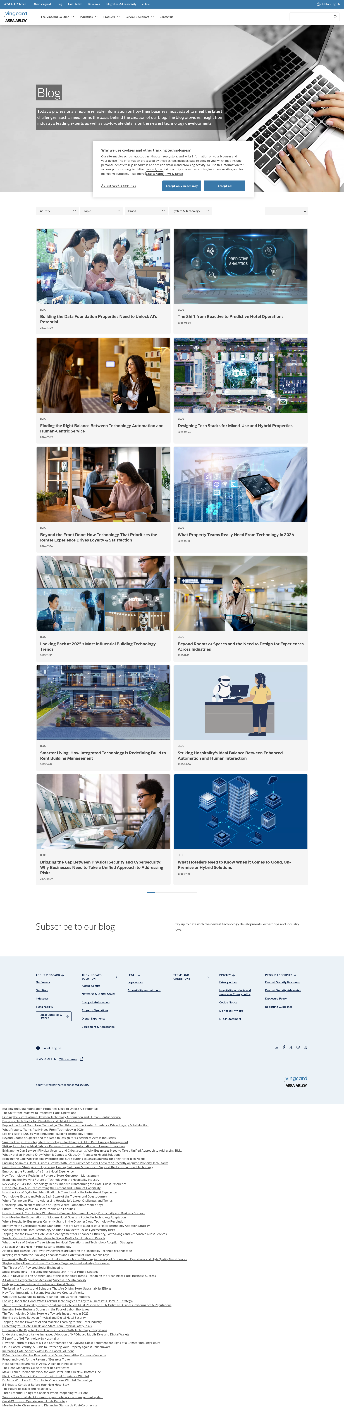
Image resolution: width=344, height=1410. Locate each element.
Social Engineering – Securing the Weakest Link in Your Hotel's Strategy (50, 1272)
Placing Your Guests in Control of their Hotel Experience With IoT (45, 1376)
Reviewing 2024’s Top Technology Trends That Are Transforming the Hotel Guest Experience (64, 1184)
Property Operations (95, 1010)
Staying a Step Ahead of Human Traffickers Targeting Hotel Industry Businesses (56, 1263)
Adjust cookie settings (118, 185)
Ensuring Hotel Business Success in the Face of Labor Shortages (45, 1309)
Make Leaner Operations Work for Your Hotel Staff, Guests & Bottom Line (51, 1372)
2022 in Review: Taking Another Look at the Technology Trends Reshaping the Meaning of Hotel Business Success (79, 1276)
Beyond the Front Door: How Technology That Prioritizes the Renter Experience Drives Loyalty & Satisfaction (75, 1125)
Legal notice (135, 982)
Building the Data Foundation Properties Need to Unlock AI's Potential (50, 1109)
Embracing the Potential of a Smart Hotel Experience (38, 1171)
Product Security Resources (282, 982)
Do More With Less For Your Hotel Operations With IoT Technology (47, 1380)
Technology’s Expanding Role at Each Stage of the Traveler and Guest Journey (54, 1196)
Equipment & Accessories (98, 1026)
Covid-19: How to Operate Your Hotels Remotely (34, 1401)
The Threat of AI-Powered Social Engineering (32, 1267)
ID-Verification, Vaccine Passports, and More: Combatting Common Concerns (54, 1355)
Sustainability (44, 1006)
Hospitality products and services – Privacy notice (235, 992)
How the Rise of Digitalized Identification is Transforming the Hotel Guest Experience (59, 1192)
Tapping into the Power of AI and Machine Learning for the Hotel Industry (52, 1322)
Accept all (225, 186)
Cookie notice (155, 173)
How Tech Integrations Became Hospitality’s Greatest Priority (43, 1292)
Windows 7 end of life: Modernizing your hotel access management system (52, 1397)
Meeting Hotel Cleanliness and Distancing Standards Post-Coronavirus (50, 1405)
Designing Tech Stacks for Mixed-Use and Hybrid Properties (42, 1121)
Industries (86, 17)
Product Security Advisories (283, 990)
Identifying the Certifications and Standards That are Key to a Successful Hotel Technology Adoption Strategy (76, 1226)
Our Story (42, 990)
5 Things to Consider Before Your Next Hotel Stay (35, 1384)
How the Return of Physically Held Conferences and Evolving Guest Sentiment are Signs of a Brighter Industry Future (81, 1343)
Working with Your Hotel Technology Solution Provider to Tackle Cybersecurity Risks (58, 1230)
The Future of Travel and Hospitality (26, 1389)
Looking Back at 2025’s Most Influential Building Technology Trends (47, 1134)
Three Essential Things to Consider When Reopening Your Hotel (45, 1393)
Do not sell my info (231, 1010)
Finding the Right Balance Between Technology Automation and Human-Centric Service (61, 1117)
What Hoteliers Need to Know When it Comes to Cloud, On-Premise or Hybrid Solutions (61, 1154)
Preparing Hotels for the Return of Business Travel (36, 1359)
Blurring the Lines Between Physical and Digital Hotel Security (44, 1317)
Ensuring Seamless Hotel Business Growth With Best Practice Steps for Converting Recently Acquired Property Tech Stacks (85, 1163)
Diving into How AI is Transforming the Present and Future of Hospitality (51, 1188)
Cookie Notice (228, 1002)
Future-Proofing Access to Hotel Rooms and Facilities (38, 1209)
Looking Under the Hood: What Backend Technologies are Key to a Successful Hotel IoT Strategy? (67, 1301)
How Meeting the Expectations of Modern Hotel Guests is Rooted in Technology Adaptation (64, 1217)
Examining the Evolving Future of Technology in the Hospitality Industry (50, 1180)
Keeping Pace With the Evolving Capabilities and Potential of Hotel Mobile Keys (55, 1255)
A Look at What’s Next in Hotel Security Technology (36, 1247)
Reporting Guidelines (278, 1006)
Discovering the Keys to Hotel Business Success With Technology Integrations (54, 1330)
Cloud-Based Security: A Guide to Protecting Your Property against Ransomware (56, 1347)
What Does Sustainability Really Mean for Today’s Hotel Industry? (46, 1297)
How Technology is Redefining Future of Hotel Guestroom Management (50, 1175)
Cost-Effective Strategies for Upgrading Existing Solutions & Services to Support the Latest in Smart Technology (77, 1167)
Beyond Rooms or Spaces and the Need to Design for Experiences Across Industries (59, 1138)
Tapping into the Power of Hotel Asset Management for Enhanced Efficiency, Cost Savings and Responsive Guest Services (84, 1234)
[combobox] (315, 17)
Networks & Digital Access (98, 994)
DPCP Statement (230, 1019)
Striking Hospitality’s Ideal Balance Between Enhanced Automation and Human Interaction (63, 1146)
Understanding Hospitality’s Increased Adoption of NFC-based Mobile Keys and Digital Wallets (65, 1334)
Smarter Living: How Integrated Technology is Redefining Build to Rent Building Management (65, 1142)
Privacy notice (228, 982)
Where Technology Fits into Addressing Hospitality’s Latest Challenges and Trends (57, 1200)
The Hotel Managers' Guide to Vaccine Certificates (36, 1368)
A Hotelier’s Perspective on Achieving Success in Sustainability (44, 1280)
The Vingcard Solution (55, 17)
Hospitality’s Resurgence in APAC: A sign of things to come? (42, 1364)
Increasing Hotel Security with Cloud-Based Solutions (38, 1351)
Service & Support (137, 17)
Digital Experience (93, 1018)
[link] (42, 4)
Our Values (43, 982)
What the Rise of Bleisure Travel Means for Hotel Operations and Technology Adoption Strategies (68, 1242)
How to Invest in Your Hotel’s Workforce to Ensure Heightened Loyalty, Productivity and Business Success (73, 1213)
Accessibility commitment (144, 990)
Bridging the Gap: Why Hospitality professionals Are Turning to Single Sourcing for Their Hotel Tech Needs (73, 1159)
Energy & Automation (95, 1002)
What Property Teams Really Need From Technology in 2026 (43, 1129)
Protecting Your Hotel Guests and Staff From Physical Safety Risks (47, 1326)
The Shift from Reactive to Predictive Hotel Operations (39, 1113)
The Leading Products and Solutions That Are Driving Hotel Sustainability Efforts (56, 1288)
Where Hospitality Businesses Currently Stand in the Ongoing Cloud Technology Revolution (63, 1221)
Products (109, 17)
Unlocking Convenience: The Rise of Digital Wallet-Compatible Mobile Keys (52, 1205)
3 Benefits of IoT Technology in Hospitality (30, 1338)
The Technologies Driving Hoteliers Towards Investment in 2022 (45, 1313)
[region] (173, 169)
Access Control (91, 985)
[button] (73, 17)
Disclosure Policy (276, 998)
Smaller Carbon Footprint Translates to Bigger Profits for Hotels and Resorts (53, 1238)
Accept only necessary (182, 186)
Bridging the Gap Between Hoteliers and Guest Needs (38, 1284)
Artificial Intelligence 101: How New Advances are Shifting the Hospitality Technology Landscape (67, 1251)
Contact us (166, 17)
